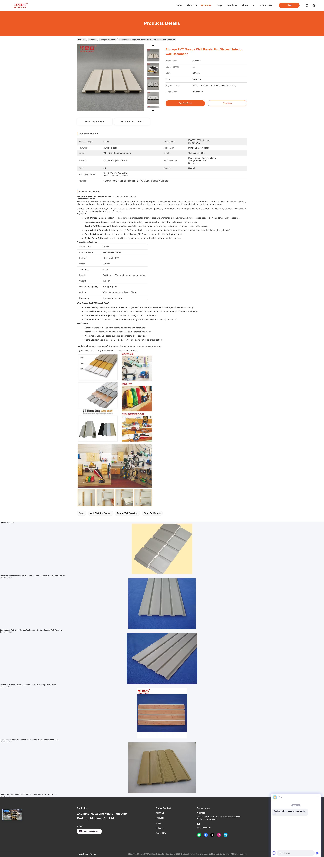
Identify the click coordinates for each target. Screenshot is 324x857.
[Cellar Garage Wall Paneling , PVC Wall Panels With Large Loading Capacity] (162, 549)
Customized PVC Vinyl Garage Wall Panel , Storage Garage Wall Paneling (31, 630)
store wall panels (152, 513)
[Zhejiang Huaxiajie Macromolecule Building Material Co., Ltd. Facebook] (206, 834)
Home (179, 5)
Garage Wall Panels (108, 40)
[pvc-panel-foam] (225, 834)
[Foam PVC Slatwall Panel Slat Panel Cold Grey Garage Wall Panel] (162, 658)
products (206, 5)
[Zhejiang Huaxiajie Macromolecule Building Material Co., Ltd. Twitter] (212, 834)
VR (254, 5)
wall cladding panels (100, 513)
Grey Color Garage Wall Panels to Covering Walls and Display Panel (29, 739)
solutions (232, 5)
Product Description (132, 121)
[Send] (318, 853)
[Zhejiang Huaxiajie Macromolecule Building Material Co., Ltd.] (20, 5)
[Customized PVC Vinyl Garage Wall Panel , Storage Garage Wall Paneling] (162, 604)
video (245, 5)
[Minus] (317, 797)
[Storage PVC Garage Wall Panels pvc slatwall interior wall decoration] (110, 77)
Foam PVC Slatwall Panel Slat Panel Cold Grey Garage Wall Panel (28, 685)
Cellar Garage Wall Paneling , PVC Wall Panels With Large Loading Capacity (32, 575)
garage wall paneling (127, 513)
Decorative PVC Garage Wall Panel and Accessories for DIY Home (28, 794)
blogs (219, 5)
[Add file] (274, 853)
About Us (160, 813)
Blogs (158, 823)
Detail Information (94, 121)
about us (192, 5)
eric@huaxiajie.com (91, 831)
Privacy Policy (82, 854)
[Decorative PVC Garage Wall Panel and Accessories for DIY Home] (162, 768)
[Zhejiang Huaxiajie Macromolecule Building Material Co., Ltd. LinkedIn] (219, 834)
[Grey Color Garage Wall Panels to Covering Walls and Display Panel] (162, 713)
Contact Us (161, 833)
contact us (266, 5)
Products (92, 40)
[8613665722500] (199, 834)
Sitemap (92, 854)
